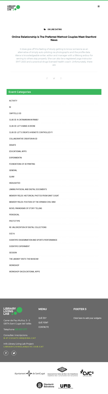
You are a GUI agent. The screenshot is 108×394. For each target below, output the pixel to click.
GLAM (11, 177)
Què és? (42, 318)
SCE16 (12, 234)
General (13, 170)
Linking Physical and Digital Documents (28, 189)
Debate (12, 145)
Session (13, 253)
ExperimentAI (15, 158)
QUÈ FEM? (43, 322)
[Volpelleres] (13, 8)
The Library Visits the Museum (23, 259)
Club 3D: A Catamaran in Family (23, 120)
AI (10, 107)
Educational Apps (18, 151)
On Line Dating (55, 29)
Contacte (43, 327)
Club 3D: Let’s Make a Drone (22, 126)
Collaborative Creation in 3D (23, 139)
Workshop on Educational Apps (24, 272)
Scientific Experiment (19, 246)
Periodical (14, 215)
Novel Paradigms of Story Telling (25, 208)
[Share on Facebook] (47, 78)
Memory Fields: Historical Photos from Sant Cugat (34, 196)
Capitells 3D (15, 113)
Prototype (14, 221)
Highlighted (14, 183)
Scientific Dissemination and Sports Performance (33, 240)
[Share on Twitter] (54, 78)
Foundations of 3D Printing (22, 164)
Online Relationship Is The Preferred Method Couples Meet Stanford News (54, 38)
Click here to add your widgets (87, 318)
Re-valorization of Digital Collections (27, 227)
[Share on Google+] (61, 78)
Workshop (14, 265)
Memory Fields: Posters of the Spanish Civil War (32, 202)
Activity (13, 101)
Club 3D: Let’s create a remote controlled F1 (31, 132)
